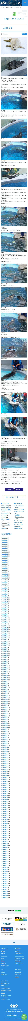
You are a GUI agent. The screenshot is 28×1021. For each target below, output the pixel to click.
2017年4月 (4, 715)
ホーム (2, 7)
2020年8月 (4, 636)
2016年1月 (4, 745)
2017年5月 (4, 713)
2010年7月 (4, 877)
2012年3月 (4, 837)
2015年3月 (4, 765)
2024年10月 (5, 578)
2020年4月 (4, 643)
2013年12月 (5, 795)
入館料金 (3, 953)
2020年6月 (4, 640)
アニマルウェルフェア (5, 988)
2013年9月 (4, 801)
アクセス (3, 960)
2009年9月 (4, 897)
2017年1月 (4, 721)
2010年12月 (5, 867)
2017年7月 (4, 709)
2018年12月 (5, 675)
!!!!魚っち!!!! (5, 506)
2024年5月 (4, 588)
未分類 (4, 528)
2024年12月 (5, 574)
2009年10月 (5, 895)
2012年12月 (5, 819)
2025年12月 (5, 552)
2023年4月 (4, 614)
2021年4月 (4, 620)
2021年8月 (4, 616)
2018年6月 (4, 688)
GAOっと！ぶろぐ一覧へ (12, 497)
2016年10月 (5, 727)
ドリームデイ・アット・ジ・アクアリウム (6, 996)
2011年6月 (4, 855)
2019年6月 (4, 663)
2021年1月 (4, 626)
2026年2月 (4, 548)
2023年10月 (5, 602)
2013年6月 (4, 807)
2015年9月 (4, 753)
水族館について (4, 948)
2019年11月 (5, 653)
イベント (3, 969)
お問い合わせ (18, 969)
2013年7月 (4, 805)
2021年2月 (4, 624)
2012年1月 (4, 841)
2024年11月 (5, 576)
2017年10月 (5, 703)
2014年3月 (4, 789)
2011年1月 (4, 865)
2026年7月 (4, 538)
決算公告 (3, 993)
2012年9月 (4, 825)
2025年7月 (4, 562)
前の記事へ (9, 489)
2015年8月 (4, 755)
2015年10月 (5, 751)
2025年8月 (4, 560)
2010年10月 (5, 871)
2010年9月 (4, 873)
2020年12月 (5, 628)
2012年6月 (4, 831)
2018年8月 (4, 683)
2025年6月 (4, 564)
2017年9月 (4, 705)
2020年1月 (4, 650)
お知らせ (3, 972)
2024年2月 (4, 594)
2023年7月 (4, 608)
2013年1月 (4, 817)
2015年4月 (4, 763)
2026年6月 (4, 540)
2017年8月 (4, 707)
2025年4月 (4, 568)
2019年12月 (5, 652)
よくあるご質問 (18, 972)
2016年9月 (4, 729)
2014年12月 (5, 771)
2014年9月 (4, 777)
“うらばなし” (5, 508)
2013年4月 (4, 811)
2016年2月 (4, 743)
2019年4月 (4, 668)
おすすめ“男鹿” (6, 519)
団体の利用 (3, 963)
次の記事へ (18, 489)
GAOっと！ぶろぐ (10, 7)
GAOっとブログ (4, 974)
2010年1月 (4, 889)
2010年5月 (4, 881)
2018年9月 (4, 681)
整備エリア (17, 951)
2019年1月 (4, 673)
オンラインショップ (19, 963)
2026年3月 (4, 546)
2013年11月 (5, 797)
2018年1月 (4, 697)
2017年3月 (4, 717)
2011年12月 (5, 843)
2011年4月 (4, 859)
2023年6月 (4, 610)
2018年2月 (4, 695)
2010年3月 (4, 885)
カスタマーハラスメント (6, 999)
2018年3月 (4, 693)
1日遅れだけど (18, 528)
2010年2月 (4, 887)
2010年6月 (4, 879)
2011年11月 (5, 845)
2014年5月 (4, 785)
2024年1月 (4, 596)
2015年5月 (4, 761)
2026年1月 (4, 550)
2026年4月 (4, 544)
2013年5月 (4, 809)
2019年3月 (4, 669)
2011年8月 (4, 851)
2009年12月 (5, 891)
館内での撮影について (5, 983)
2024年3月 (4, 592)
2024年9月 (4, 580)
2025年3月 (4, 570)
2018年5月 (4, 689)
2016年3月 (4, 741)
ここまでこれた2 (19, 520)
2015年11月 (5, 749)
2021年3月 (4, 622)
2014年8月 (4, 779)
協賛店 (2, 958)
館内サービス (18, 960)
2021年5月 (4, 618)
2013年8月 (4, 803)
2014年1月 (4, 793)
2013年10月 (5, 799)
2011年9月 (4, 849)
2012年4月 (4, 835)
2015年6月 (4, 759)
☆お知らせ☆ (5, 513)
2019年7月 (4, 662)
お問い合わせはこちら (13, 1015)
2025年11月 (5, 554)
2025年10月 (5, 556)
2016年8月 (4, 731)
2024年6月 (4, 586)
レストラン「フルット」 (20, 958)
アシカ (3, 517)
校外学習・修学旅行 (5, 965)
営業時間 (3, 951)
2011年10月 (5, 847)
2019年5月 (4, 665)
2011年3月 (4, 861)
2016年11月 (5, 725)
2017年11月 (5, 701)
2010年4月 (4, 883)
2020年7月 (4, 638)
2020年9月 (4, 634)
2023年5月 (4, 612)
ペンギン (4, 523)
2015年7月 (4, 757)
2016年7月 (4, 733)
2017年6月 (4, 711)
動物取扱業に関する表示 (6, 990)
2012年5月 (4, 833)
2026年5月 (4, 542)
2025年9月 (4, 558)
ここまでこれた (19, 524)
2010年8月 (4, 875)
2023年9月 (4, 604)
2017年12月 (5, 699)
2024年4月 (4, 590)
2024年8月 (4, 582)
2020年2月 (4, 648)
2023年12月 (5, 598)
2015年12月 (5, 747)
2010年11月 (5, 869)
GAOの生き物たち (18, 953)
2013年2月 (4, 815)
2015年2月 (4, 767)
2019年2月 (4, 672)
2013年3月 (4, 813)
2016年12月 (5, 723)
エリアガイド (18, 948)
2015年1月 (4, 769)
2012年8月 (4, 827)
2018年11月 (5, 678)
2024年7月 (4, 584)
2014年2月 (4, 791)
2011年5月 (4, 857)
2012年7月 (4, 829)
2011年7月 (4, 853)
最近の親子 (17, 526)
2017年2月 (4, 719)
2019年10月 (5, 656)
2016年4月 (4, 739)
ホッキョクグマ (6, 525)
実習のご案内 (18, 974)
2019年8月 (4, 659)
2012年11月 (5, 821)
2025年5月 (4, 566)
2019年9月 (4, 658)
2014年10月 (5, 775)
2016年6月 (4, 735)
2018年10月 (5, 679)
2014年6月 (4, 783)
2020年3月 (4, 646)
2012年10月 (5, 823)
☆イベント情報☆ (6, 510)
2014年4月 (4, 787)
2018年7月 (4, 685)
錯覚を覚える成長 (19, 509)
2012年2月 (4, 839)
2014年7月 (4, 781)
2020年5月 (4, 642)
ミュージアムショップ (19, 956)
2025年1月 (4, 572)
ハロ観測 (17, 515)
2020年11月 (5, 630)
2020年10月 (5, 632)
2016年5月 (4, 737)
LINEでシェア (17, 910)
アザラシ (24, 34)
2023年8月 (4, 606)
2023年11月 (5, 600)
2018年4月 (4, 691)
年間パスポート (4, 956)
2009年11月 (5, 893)
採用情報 (17, 977)
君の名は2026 (18, 522)
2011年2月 (4, 863)
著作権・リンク (4, 985)
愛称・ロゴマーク (4, 981)
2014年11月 (5, 773)
